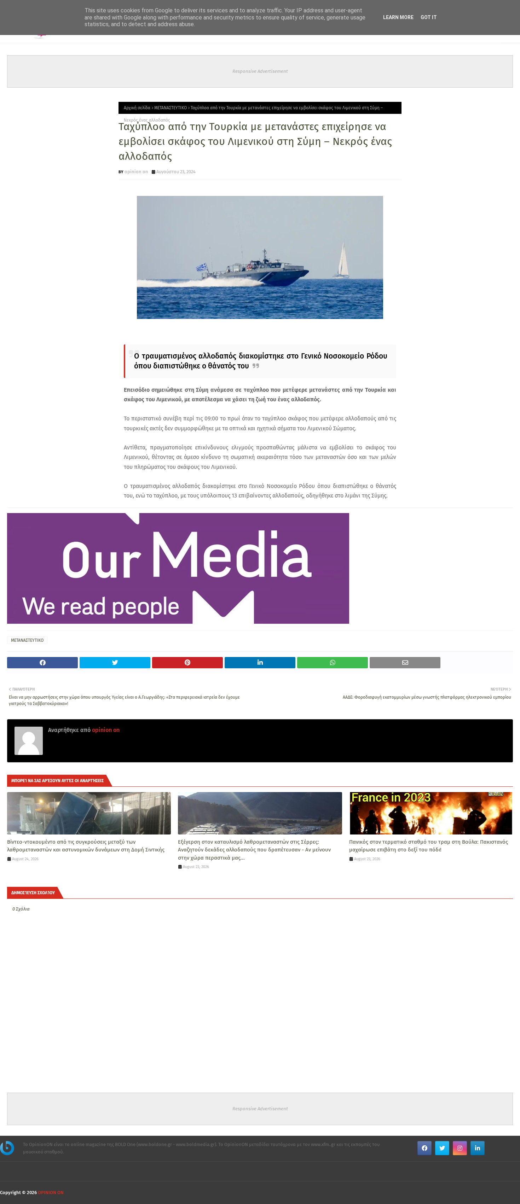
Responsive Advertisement (260, 71)
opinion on (136, 171)
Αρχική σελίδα (137, 107)
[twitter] (442, 1148)
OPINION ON (51, 1192)
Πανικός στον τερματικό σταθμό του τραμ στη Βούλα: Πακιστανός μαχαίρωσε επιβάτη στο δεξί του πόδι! (428, 846)
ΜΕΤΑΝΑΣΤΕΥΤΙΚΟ (170, 107)
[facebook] (424, 1148)
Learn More (398, 17)
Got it (429, 17)
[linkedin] (477, 1148)
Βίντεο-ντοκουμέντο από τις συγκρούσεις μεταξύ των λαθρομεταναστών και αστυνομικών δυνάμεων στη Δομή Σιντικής (85, 846)
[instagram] (460, 1148)
